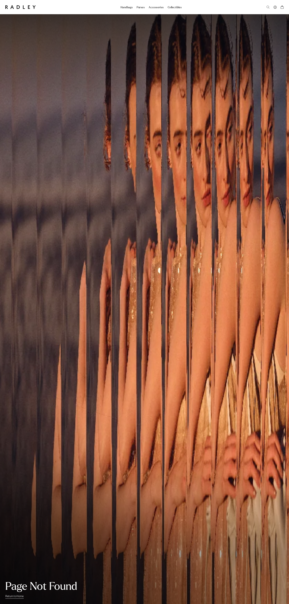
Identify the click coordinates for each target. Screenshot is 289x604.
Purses (141, 7)
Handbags (127, 7)
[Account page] (275, 7)
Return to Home (14, 596)
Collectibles (175, 7)
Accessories (156, 7)
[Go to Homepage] (20, 7)
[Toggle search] (268, 7)
